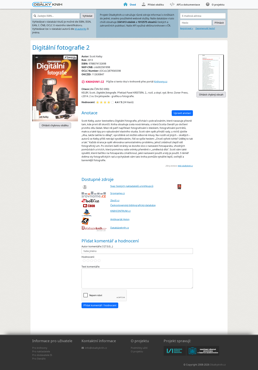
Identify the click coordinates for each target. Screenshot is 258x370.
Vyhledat (87, 16)
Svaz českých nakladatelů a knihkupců (131, 186)
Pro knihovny (39, 348)
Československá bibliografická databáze (133, 205)
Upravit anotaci (182, 113)
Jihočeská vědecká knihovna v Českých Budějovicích (202, 351)
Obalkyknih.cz (218, 364)
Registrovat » (186, 28)
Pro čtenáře (39, 358)
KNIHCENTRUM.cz (120, 211)
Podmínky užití (139, 348)
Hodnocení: (88, 257)
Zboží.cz (114, 200)
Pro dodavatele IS (42, 355)
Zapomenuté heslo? (205, 28)
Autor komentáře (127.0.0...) (97, 246)
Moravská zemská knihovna (175, 351)
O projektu (137, 351)
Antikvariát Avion (119, 219)
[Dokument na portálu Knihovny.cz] (93, 81)
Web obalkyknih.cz (185, 165)
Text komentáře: (91, 266)
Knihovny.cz (160, 81)
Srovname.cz (117, 193)
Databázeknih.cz (119, 227)
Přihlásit (219, 22)
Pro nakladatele (41, 351)
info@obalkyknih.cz (96, 348)
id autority (80, 29)
